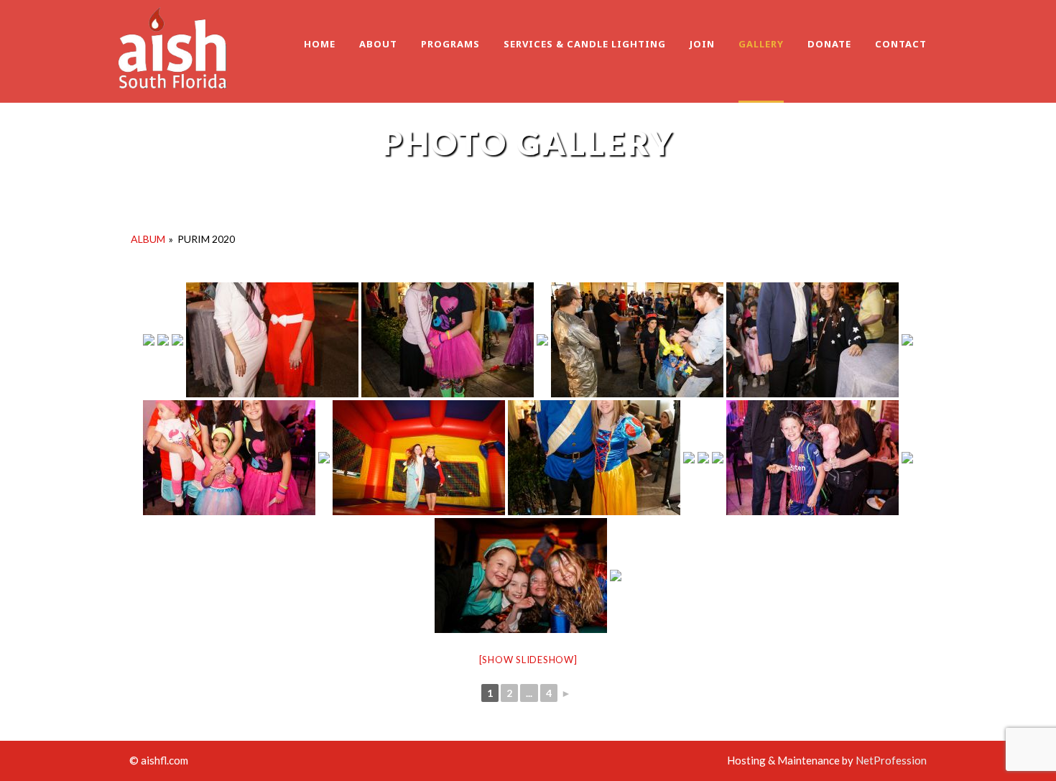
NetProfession (891, 760)
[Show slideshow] (528, 659)
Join (702, 43)
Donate (829, 43)
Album (148, 239)
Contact (901, 43)
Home (319, 43)
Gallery (761, 43)
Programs (450, 43)
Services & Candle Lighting (585, 43)
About (378, 43)
